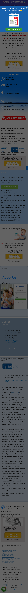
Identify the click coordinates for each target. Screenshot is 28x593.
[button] (26, 7)
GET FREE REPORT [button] (14, 29)
